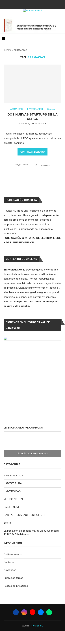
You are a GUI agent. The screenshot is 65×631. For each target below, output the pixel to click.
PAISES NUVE (12, 507)
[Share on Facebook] (27, 170)
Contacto (9, 562)
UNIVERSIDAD (12, 491)
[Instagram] (28, 4)
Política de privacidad (16, 585)
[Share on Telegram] (39, 170)
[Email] (37, 4)
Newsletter (10, 569)
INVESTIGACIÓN (13, 475)
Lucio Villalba (38, 123)
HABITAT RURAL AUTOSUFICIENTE (25, 514)
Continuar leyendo (32, 152)
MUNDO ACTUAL (14, 499)
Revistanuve (37, 625)
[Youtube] (32, 4)
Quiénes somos (12, 554)
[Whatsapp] (42, 4)
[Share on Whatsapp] (35, 170)
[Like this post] (23, 170)
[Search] (61, 38)
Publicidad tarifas (13, 577)
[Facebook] (23, 4)
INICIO (7, 50)
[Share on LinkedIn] (31, 170)
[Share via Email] (42, 170)
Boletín (8, 522)
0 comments (43, 165)
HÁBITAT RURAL (13, 483)
